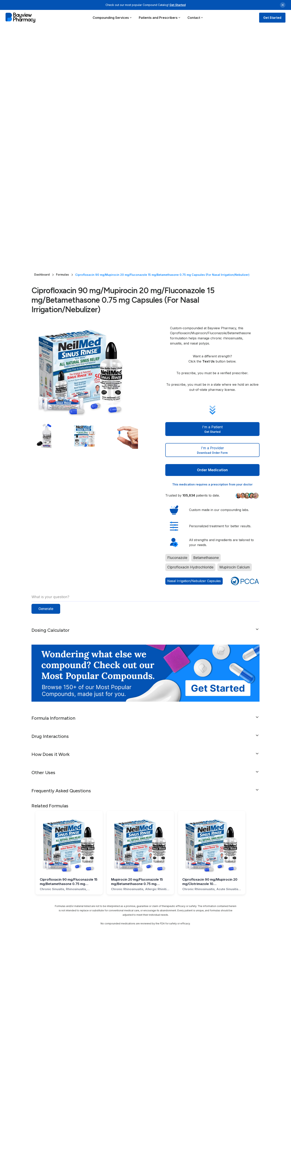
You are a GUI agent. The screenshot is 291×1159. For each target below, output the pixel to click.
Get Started (177, 5)
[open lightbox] (90, 370)
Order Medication (212, 470)
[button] (112, 17)
